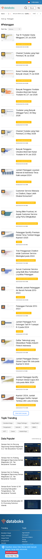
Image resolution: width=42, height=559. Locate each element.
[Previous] (37, 14)
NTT (4, 431)
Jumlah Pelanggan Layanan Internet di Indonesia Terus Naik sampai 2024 (27, 172)
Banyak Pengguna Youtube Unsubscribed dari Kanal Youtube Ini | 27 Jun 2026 (27, 92)
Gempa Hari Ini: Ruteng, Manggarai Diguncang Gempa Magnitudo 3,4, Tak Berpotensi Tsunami (12, 475)
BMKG (34, 427)
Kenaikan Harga (7, 423)
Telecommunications (23, 44)
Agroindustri (26, 532)
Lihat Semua (35, 438)
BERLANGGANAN (11, 552)
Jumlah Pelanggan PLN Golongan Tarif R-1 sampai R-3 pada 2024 (27, 324)
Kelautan (24, 541)
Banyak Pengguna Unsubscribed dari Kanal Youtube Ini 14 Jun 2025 (26, 152)
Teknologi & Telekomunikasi (25, 202)
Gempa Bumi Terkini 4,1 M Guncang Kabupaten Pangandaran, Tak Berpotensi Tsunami (11, 490)
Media (19, 242)
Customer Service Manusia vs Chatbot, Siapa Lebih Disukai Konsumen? (27, 193)
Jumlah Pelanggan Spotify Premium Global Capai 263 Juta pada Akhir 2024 (27, 380)
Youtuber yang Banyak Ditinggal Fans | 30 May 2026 (26, 113)
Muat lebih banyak (21, 413)
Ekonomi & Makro (27, 537)
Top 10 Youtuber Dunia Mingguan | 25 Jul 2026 (26, 36)
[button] (34, 2)
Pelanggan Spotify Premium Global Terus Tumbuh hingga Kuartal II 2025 (28, 235)
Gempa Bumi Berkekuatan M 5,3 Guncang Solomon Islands (12, 503)
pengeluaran (7, 427)
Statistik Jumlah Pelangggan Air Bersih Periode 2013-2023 (28, 290)
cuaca (13, 431)
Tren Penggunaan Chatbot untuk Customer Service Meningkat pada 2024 (27, 253)
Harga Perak (35, 423)
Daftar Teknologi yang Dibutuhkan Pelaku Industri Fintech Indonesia (27, 343)
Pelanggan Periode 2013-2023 (27, 307)
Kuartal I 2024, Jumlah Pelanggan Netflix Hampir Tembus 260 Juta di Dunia (27, 398)
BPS (26, 427)
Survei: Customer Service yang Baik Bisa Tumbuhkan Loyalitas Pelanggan (27, 272)
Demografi (20, 297)
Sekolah (18, 427)
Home (3, 19)
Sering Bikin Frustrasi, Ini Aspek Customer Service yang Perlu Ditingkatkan (26, 214)
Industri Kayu (23, 431)
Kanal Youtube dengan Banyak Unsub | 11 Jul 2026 (27, 72)
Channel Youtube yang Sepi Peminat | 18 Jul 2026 (27, 54)
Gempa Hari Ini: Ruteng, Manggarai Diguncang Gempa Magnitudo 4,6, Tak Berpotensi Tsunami (12, 461)
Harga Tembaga (22, 423)
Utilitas (19, 331)
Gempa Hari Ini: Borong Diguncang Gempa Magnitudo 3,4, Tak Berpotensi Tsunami (12, 446)
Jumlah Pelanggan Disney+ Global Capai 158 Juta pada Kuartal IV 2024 (27, 361)
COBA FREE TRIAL (12, 556)
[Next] (40, 14)
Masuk (32, 8)
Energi (24, 539)
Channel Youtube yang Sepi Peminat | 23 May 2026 (27, 132)
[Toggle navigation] (38, 8)
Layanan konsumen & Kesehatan (27, 223)
